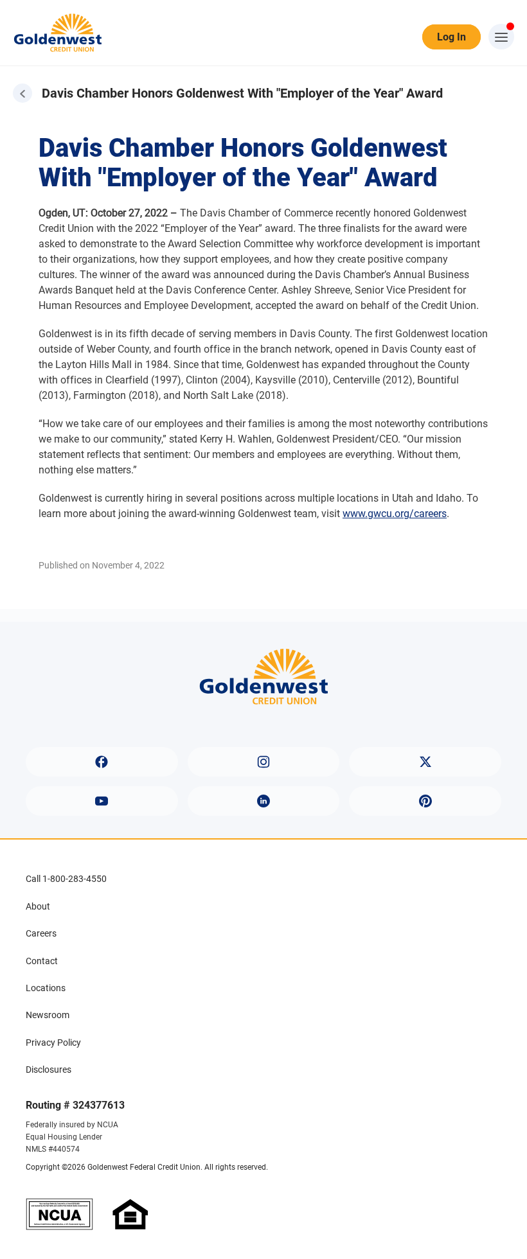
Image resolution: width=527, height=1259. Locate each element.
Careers (41, 933)
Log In (451, 37)
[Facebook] (102, 762)
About (38, 906)
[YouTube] (102, 801)
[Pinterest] (425, 801)
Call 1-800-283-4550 (66, 879)
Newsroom (47, 1015)
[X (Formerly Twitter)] (425, 762)
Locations (46, 988)
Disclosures (48, 1069)
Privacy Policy (53, 1042)
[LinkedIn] (264, 801)
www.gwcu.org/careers (395, 513)
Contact (42, 961)
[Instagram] (264, 762)
